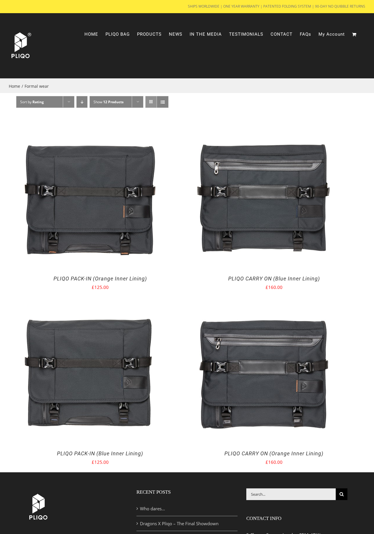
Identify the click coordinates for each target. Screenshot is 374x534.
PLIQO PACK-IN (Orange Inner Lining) (100, 278)
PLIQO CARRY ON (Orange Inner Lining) (273, 453)
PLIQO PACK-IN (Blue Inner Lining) (100, 453)
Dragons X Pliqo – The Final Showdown (179, 523)
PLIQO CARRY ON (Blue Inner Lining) (274, 278)
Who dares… (152, 508)
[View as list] (162, 102)
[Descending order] (82, 102)
